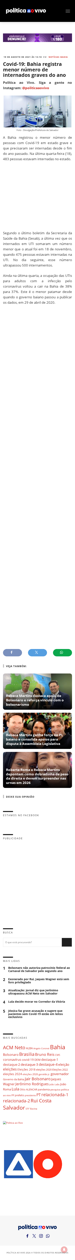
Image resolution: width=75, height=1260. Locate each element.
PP (12, 1095)
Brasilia (26, 1054)
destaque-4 (48, 1064)
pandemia (44, 1089)
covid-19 (28, 1060)
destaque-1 (49, 1059)
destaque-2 (11, 1064)
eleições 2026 (30, 1074)
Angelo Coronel (41, 1048)
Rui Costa (41, 1100)
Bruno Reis (44, 1054)
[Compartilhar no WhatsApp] (62, 652)
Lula (15, 1089)
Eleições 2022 (60, 1069)
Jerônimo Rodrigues (32, 1083)
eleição (63, 1064)
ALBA (29, 1048)
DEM (37, 1060)
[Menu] (68, 11)
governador (60, 1074)
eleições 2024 (12, 1074)
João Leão (54, 1084)
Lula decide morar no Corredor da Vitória (36, 1001)
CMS (57, 1055)
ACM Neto (14, 1047)
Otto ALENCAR (28, 1089)
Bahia (57, 1047)
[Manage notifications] (64, 1249)
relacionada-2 (16, 1101)
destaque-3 (29, 1064)
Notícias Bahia (58, 57)
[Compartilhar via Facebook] (12, 652)
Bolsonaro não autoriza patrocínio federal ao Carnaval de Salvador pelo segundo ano (39, 969)
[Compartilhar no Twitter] (37, 652)
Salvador (14, 1107)
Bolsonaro (11, 1054)
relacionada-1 (54, 1094)
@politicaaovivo (35, 88)
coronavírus (12, 1059)
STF (27, 1108)
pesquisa (55, 1089)
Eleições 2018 (26, 1069)
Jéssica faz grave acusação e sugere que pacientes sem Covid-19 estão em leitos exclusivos (35, 1014)
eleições (10, 1069)
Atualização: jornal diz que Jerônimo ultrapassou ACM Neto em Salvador (33, 992)
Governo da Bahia (13, 1079)
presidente (30, 1095)
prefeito (19, 1095)
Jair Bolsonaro (38, 1078)
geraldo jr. (44, 1074)
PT (38, 1094)
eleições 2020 (44, 1069)
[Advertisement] (37, 196)
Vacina (33, 1108)
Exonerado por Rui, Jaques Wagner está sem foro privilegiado (38, 981)
